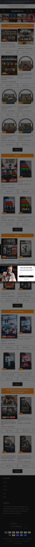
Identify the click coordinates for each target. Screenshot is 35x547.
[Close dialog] (34, 266)
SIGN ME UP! (26, 276)
